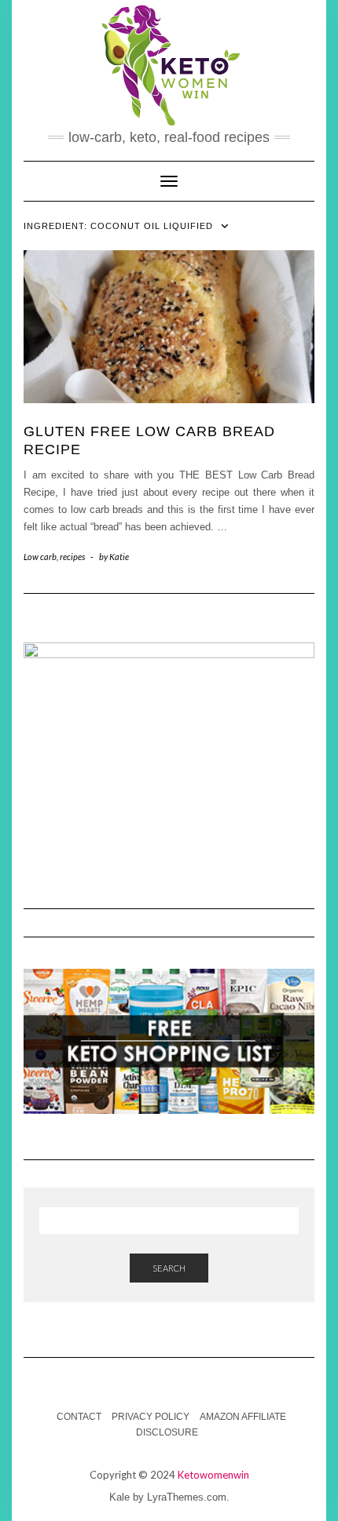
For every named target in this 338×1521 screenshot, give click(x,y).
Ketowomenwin (213, 1474)
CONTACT (79, 1416)
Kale (119, 1497)
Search (169, 1268)
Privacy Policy (150, 1416)
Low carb (40, 556)
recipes (72, 556)
